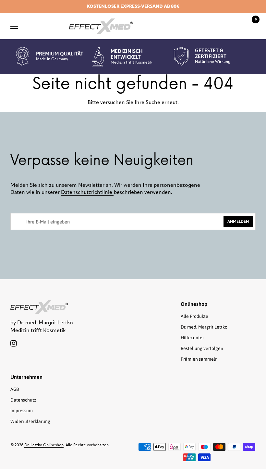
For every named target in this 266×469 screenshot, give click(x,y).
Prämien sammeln (199, 359)
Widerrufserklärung (30, 421)
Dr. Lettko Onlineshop (44, 445)
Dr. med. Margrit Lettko (204, 327)
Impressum (21, 410)
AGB (14, 389)
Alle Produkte (194, 316)
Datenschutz (23, 400)
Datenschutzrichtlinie (87, 192)
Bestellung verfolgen (202, 348)
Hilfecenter (192, 337)
